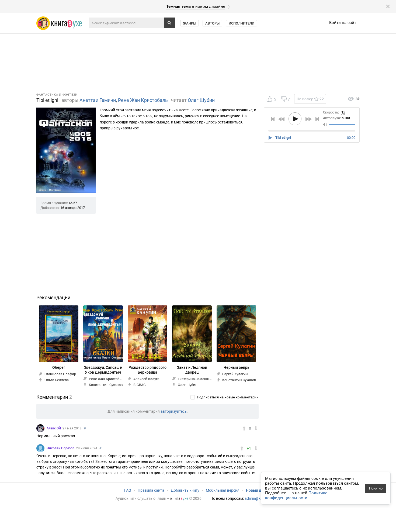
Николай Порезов (60, 448)
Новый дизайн (259, 490)
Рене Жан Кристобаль (143, 100)
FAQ (127, 490)
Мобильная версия (222, 490)
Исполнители (241, 23)
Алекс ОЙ (54, 428)
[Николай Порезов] (40, 448)
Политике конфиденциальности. (296, 495)
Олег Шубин (201, 100)
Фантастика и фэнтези (57, 95)
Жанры (189, 23)
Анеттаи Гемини (97, 100)
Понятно (376, 488)
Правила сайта (151, 490)
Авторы (212, 23)
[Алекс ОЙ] (40, 428)
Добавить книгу (185, 490)
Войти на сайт (342, 22)
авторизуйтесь (174, 411)
